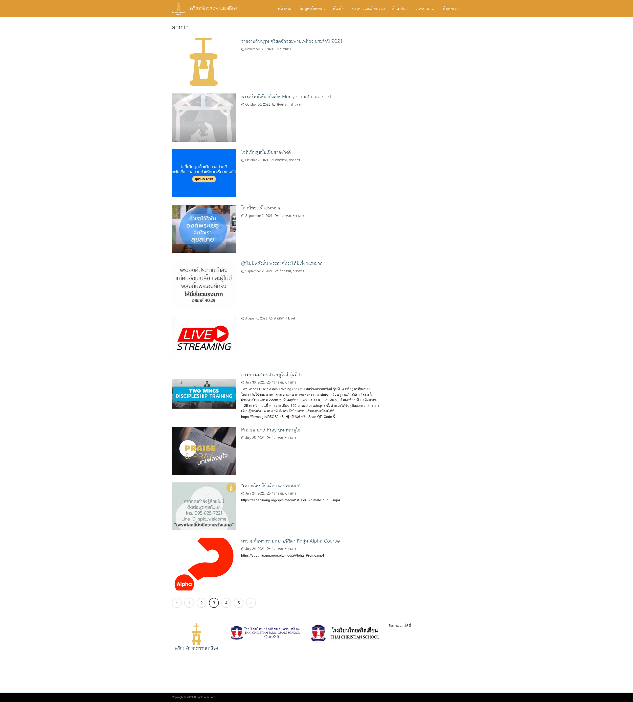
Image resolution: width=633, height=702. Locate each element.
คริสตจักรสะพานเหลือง (213, 8)
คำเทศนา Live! (284, 318)
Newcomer (425, 8)
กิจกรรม (283, 104)
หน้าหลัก (285, 8)
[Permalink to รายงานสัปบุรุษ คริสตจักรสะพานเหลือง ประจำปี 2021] (204, 62)
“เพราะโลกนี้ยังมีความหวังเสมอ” (271, 485)
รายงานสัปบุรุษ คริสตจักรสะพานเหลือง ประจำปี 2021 (291, 41)
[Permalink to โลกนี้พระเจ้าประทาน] (204, 228)
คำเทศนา (399, 8)
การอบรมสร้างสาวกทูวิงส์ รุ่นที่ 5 (271, 374)
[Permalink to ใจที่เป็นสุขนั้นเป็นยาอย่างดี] (204, 173)
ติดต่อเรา (450, 8)
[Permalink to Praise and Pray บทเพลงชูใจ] (204, 451)
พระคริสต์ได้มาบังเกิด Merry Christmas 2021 (286, 96)
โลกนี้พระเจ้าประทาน (260, 208)
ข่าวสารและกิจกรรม (368, 8)
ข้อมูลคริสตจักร (312, 8)
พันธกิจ (339, 8)
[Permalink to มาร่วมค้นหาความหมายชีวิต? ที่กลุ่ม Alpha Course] (204, 564)
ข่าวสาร (285, 49)
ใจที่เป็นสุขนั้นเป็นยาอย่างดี (266, 152)
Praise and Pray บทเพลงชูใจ (270, 430)
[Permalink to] (204, 339)
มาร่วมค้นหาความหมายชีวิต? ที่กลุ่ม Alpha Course (290, 541)
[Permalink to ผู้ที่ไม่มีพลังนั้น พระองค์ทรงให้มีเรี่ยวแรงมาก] (204, 284)
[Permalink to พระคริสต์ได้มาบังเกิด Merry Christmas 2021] (204, 117)
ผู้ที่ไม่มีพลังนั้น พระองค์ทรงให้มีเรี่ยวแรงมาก (282, 263)
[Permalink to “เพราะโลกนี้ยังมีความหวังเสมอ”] (204, 506)
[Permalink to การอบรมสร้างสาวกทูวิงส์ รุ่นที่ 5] (204, 395)
